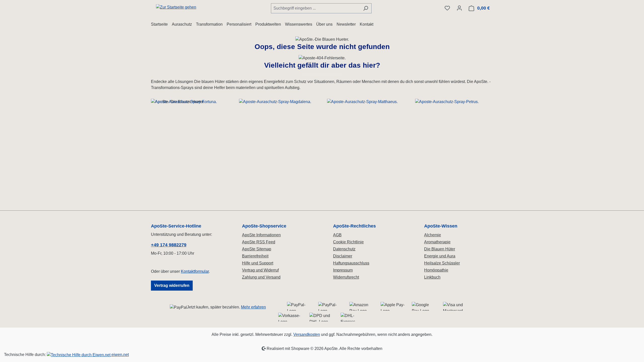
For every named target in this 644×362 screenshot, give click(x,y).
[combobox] (315, 8)
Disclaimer (342, 256)
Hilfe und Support (257, 263)
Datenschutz (344, 249)
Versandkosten (306, 334)
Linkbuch (432, 277)
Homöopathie (436, 270)
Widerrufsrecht (346, 277)
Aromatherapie (437, 242)
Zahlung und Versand (261, 277)
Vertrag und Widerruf (260, 270)
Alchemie (432, 235)
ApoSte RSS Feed (258, 242)
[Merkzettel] (447, 8)
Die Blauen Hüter (439, 249)
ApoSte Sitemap (256, 249)
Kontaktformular (195, 271)
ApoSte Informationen (261, 235)
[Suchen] (366, 8)
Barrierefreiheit (255, 256)
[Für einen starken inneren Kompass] (190, 141)
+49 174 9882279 (168, 244)
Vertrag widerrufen (171, 285)
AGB (337, 235)
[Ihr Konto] (459, 8)
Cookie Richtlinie (348, 242)
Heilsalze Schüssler (442, 263)
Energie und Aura (439, 256)
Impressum (343, 270)
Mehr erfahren (253, 307)
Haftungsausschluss (351, 263)
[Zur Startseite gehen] (176, 7)
